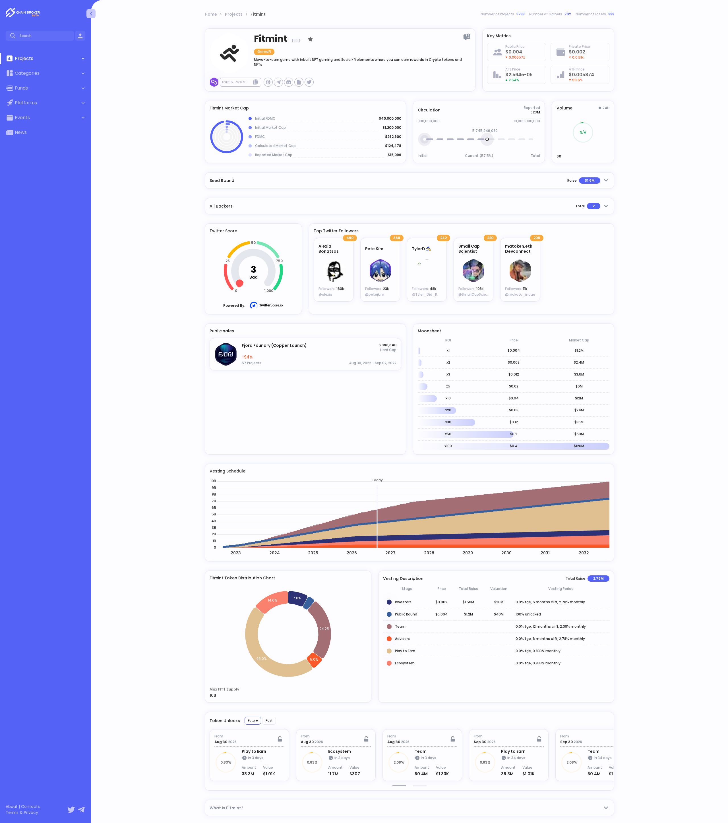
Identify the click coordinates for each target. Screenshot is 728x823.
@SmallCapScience (475, 294)
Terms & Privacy (22, 812)
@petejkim (374, 294)
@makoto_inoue (520, 294)
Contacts (30, 806)
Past (269, 720)
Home (211, 14)
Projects (234, 14)
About (12, 806)
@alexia (325, 294)
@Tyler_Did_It (425, 294)
